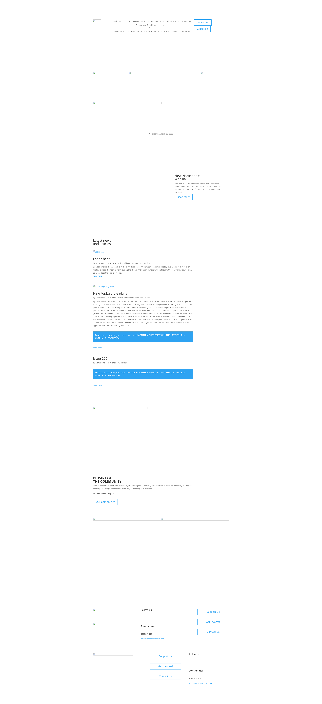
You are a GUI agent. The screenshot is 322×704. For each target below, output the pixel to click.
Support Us (213, 611)
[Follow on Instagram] (148, 618)
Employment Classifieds (146, 25)
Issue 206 (100, 358)
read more (97, 276)
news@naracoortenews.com (153, 639)
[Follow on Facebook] (143, 618)
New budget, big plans (110, 293)
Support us (186, 21)
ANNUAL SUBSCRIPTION (107, 338)
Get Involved (213, 622)
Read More (183, 197)
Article (120, 263)
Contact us (202, 22)
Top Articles (145, 263)
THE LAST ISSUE (174, 335)
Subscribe (185, 31)
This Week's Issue (131, 263)
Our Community (154, 21)
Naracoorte (100, 263)
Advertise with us (151, 31)
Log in (161, 25)
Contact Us (213, 631)
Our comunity (133, 31)
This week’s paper (116, 21)
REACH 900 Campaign (136, 21)
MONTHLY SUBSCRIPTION (151, 335)
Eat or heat (101, 259)
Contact (175, 31)
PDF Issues (122, 363)
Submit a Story (172, 21)
